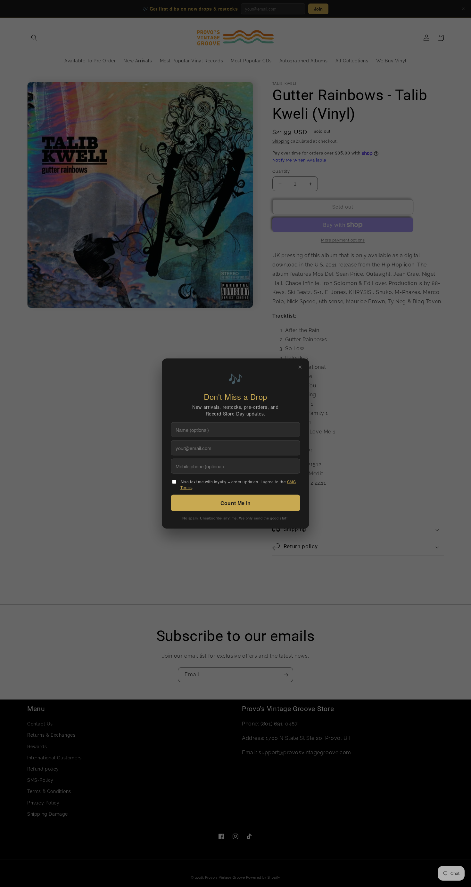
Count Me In (235, 502)
